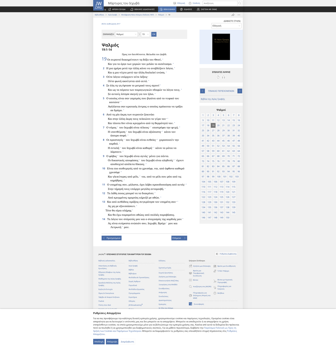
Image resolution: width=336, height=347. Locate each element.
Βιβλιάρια (132, 273)
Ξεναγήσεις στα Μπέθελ (168, 284)
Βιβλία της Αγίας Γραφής (213, 99)
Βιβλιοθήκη (99, 15)
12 (104, 193)
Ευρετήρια (133, 297)
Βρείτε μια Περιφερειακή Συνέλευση (196, 273)
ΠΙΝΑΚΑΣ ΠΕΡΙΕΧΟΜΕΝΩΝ (221, 91)
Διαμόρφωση (127, 341)
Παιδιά (101, 301)
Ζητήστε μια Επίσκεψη (167, 276)
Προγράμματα (134, 293)
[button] (142, 9)
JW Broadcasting (136, 305)
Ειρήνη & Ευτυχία (105, 289)
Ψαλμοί (161, 15)
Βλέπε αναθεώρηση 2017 (111, 24)
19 (104, 59)
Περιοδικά (133, 285)
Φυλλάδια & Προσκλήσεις (139, 277)
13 (104, 201)
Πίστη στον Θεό (104, 305)
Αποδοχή (98, 341)
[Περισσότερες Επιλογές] (239, 14)
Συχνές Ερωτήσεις (166, 273)
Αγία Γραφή (112, 15)
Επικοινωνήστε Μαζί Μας (169, 280)
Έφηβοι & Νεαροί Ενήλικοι (109, 297)
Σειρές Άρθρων (134, 281)
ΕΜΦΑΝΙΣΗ (108, 34)
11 (104, 184)
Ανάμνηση (163, 292)
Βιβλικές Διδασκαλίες (106, 260)
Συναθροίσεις (164, 288)
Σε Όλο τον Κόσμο (166, 308)
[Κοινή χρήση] (233, 14)
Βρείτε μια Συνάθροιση (224, 266)
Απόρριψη (112, 341)
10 (104, 168)
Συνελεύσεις (163, 296)
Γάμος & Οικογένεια (106, 293)
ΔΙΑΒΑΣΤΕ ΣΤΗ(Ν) (232, 21)
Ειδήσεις (162, 260)
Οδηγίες (132, 301)
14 (104, 219)
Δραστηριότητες (165, 300)
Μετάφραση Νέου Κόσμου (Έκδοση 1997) (137, 15)
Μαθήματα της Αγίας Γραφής (109, 279)
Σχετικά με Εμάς (165, 268)
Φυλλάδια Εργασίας (136, 289)
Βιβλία (131, 269)
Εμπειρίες (162, 304)
